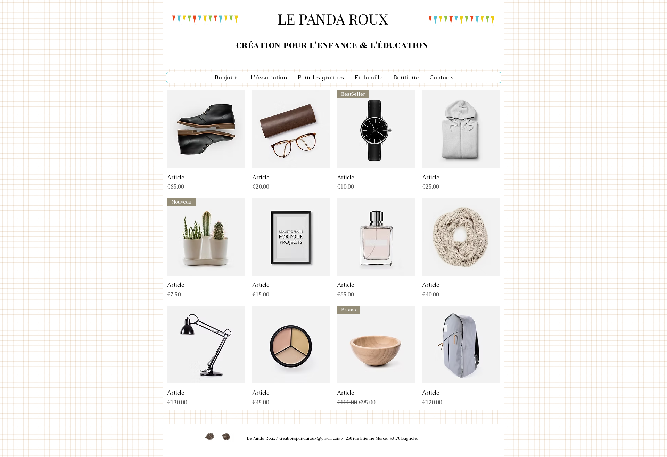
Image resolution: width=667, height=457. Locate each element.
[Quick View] (206, 129)
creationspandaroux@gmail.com (309, 438)
